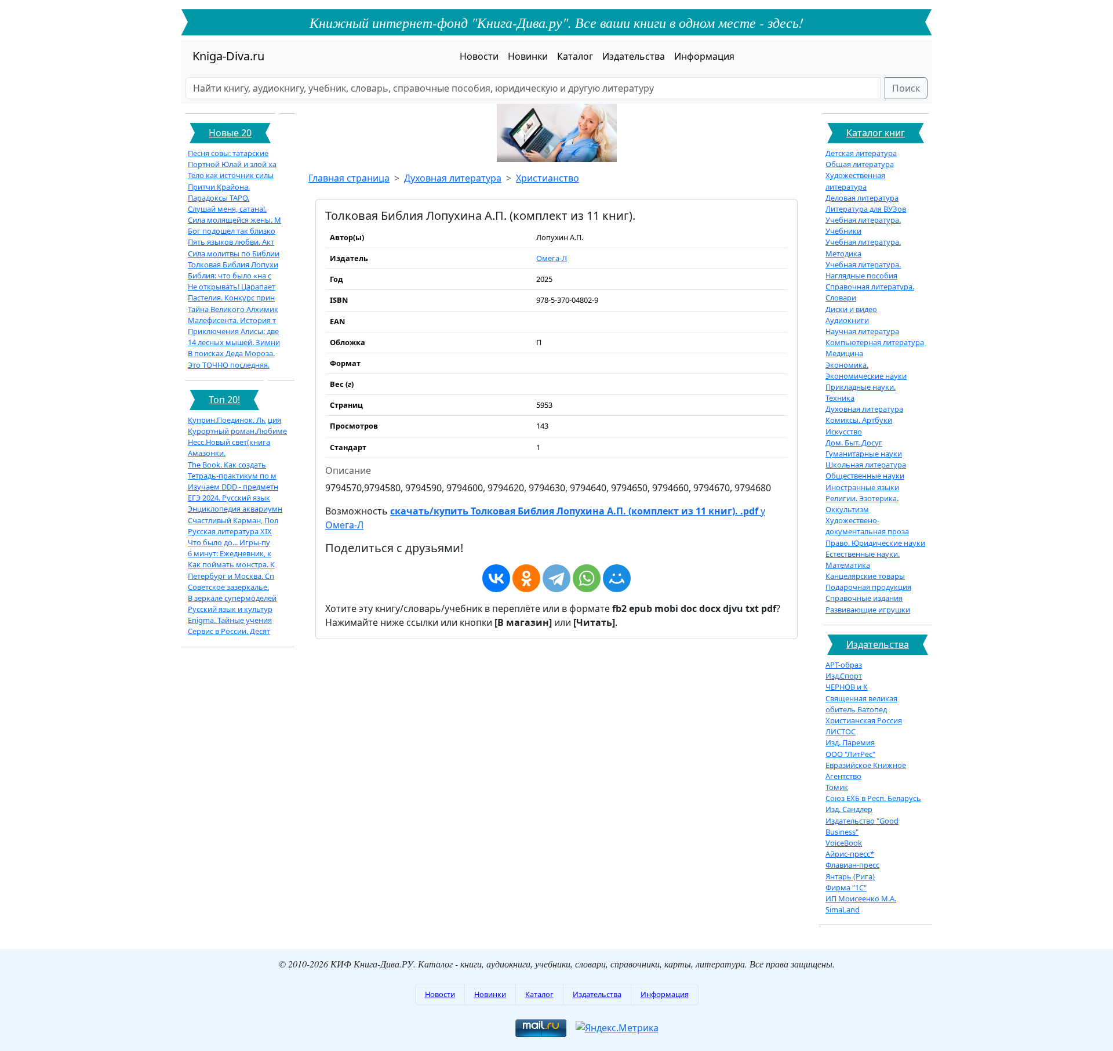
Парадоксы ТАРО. (218, 198)
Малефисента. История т (232, 320)
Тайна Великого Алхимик (233, 309)
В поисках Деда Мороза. (231, 353)
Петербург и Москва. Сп (231, 576)
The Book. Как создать (227, 464)
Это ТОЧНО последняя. (229, 365)
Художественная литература (855, 180)
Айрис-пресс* (849, 854)
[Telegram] (556, 578)
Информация (704, 56)
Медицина (844, 353)
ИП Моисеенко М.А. (860, 898)
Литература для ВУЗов (865, 209)
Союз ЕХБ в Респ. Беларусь (873, 798)
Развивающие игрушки (867, 609)
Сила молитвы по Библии (233, 253)
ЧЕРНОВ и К (846, 687)
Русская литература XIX (230, 531)
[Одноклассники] (526, 578)
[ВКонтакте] (496, 578)
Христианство (547, 178)
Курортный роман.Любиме (237, 431)
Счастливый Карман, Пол (233, 520)
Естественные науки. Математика (862, 559)
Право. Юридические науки (875, 543)
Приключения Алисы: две (233, 331)
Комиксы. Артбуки (858, 420)
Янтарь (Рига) (850, 876)
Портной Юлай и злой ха (232, 164)
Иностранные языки (862, 487)
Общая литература (859, 164)
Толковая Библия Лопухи (233, 264)
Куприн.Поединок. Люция (234, 420)
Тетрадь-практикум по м (232, 475)
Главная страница (349, 178)
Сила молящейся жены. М (234, 220)
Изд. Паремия (850, 742)
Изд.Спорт (843, 676)
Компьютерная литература (874, 342)
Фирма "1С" (846, 887)
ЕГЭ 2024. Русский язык (229, 497)
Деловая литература (862, 198)
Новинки (528, 56)
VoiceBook (843, 843)
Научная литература (862, 331)
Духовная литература (452, 178)
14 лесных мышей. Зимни (234, 342)
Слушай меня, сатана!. (227, 209)
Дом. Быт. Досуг (853, 442)
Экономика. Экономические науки (866, 370)
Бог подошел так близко (231, 231)
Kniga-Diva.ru (228, 56)
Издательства (633, 56)
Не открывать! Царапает (231, 286)
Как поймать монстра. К (231, 564)
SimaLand (842, 909)
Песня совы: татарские (228, 153)
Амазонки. (206, 453)
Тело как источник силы (231, 175)
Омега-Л (551, 258)
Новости (479, 56)
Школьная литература (865, 464)
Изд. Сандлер (848, 809)
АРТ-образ (843, 664)
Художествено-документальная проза (867, 526)
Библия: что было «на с (229, 275)
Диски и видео (851, 309)
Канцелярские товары (865, 576)
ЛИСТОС (840, 731)
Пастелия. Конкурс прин (231, 297)
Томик (836, 787)
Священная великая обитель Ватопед (861, 704)
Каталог (575, 56)
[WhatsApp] (587, 578)
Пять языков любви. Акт (231, 242)
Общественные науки (864, 475)
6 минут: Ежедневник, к (229, 553)
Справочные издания (864, 598)
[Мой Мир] (617, 578)
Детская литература (861, 153)
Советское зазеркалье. (228, 587)
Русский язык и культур (230, 609)
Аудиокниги (847, 320)
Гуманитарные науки (863, 453)
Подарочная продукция (868, 587)
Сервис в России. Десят (229, 631)
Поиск (906, 88)
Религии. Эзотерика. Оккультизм (862, 503)
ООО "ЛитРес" (850, 754)
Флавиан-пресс (852, 865)
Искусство (843, 431)
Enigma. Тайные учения (230, 620)
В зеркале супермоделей (232, 598)
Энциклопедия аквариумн (235, 508)
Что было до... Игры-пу (229, 542)
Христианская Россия (863, 720)
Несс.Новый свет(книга (229, 442)
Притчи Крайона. (219, 187)
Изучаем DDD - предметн (233, 486)
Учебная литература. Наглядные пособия (863, 270)
